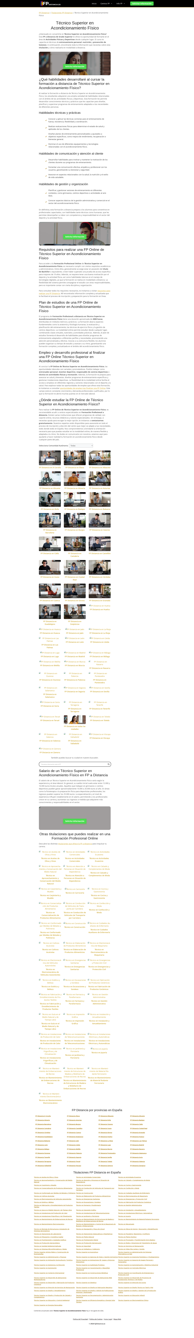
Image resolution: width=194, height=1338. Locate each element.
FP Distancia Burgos (74, 1124)
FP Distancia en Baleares (99, 509)
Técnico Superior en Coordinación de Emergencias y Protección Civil (136, 1274)
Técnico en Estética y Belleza (44, 1202)
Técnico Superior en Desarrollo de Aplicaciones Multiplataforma (50, 1279)
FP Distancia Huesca (137, 1137)
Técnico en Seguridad (83, 1246)
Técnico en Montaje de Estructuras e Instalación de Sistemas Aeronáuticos (51, 1230)
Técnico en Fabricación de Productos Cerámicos (134, 1202)
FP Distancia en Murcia (75, 665)
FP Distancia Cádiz (136, 1124)
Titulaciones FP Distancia (61, 12)
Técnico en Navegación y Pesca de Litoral (90, 1229)
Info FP (119, 3)
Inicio (94, 3)
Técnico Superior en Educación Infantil (131, 1295)
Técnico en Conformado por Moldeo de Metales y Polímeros (50, 935)
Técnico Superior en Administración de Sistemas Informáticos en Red (134, 1253)
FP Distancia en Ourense (49, 680)
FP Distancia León (41, 1145)
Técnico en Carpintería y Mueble (45, 1185)
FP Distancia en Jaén (74, 633)
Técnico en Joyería (99, 1052)
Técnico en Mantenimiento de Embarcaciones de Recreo (50, 1080)
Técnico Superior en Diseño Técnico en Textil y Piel (135, 1287)
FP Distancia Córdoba (42, 1133)
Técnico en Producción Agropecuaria (88, 1243)
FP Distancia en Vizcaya (100, 738)
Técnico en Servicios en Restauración (131, 1246)
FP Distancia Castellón (74, 1128)
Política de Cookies (95, 1319)
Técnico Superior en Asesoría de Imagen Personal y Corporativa (135, 1261)
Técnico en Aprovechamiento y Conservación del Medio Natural (53, 1181)
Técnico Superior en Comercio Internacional (49, 1273)
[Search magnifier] (108, 764)
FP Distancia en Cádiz (50, 553)
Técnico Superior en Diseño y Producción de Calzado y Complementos (53, 1296)
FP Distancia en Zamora (50, 752)
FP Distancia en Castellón (100, 553)
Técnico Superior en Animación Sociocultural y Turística (53, 1260)
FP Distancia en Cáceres (99, 530)
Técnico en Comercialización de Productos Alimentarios (50, 915)
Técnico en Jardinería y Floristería (87, 1216)
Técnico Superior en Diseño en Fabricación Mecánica (94, 1287)
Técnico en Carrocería (74, 893)
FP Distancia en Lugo (50, 656)
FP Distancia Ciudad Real (138, 1128)
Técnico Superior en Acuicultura (87, 1252)
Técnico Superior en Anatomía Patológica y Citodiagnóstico (138, 1257)
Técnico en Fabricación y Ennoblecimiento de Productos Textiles (50, 1006)
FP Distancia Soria (136, 1157)
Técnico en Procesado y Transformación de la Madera (136, 1240)
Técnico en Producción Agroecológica (47, 1243)
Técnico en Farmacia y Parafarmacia (88, 1205)
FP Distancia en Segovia (75, 691)
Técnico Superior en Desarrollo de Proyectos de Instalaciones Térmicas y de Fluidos (134, 1279)
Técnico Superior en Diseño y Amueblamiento (49, 1291)
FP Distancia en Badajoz (74, 509)
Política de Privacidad (80, 1319)
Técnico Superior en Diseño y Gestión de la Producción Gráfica (137, 1291)
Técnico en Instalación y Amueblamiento (132, 1210)
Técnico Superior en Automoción (45, 1268)
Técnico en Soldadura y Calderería (88, 1249)
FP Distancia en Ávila (50, 509)
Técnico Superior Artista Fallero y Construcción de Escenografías (51, 1253)
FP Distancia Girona (105, 1133)
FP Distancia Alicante (137, 1116)
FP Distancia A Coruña (43, 1116)
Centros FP (105, 3)
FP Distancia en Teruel (49, 720)
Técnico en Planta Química (127, 1237)
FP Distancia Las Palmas (138, 1141)
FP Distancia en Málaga (100, 656)
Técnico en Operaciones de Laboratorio (47, 1234)
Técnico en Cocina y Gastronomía (129, 1185)
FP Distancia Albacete (106, 1116)
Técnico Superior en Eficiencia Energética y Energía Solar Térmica (95, 1301)
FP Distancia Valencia (137, 1161)
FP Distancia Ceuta (105, 1128)
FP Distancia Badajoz (137, 1120)
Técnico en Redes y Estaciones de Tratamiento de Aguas (137, 1243)
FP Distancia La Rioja (106, 1141)
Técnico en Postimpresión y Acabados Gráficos (50, 1240)
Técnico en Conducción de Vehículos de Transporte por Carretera (75, 915)
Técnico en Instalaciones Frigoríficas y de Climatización (50, 1060)
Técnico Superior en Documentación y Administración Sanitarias (94, 1296)
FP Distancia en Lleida (99, 642)
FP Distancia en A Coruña (50, 467)
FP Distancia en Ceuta (50, 577)
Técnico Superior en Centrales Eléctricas (132, 1268)
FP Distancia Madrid (137, 1145)
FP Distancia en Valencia (49, 741)
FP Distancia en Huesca (50, 633)
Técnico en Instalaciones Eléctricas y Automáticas (135, 1213)
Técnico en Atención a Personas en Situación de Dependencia (75, 878)
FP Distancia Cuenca (74, 1133)
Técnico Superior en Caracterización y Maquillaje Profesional (93, 1269)
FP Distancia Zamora (106, 1166)
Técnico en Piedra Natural (85, 1237)
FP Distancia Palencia (74, 1153)
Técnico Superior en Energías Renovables (48, 1305)
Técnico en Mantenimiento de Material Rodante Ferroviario (99, 1080)
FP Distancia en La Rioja (99, 633)
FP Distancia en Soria (50, 706)
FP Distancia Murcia (105, 1149)
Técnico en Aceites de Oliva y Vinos (46, 1177)
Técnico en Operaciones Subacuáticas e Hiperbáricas (94, 1234)
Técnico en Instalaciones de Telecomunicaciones (92, 1213)
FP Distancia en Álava (74, 467)
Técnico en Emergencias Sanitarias (88, 1199)
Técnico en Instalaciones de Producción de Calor (50, 1213)
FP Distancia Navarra (137, 1149)
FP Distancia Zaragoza (137, 1166)
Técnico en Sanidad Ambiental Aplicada (47, 1246)
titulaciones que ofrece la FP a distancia (75, 843)
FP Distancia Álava (73, 1116)
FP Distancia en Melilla (50, 665)
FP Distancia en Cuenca (50, 600)
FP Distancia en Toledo (99, 720)
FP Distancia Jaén (73, 1141)
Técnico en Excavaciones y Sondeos (88, 1202)
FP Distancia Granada (137, 1133)
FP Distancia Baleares (42, 1141)
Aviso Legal (108, 1319)
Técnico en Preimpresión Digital (87, 1240)
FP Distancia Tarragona (43, 1161)
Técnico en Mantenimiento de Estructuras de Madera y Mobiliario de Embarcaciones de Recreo (95, 1220)
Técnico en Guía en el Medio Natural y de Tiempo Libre (50, 1026)
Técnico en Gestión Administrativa (130, 1205)
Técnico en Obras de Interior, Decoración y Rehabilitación (138, 1229)
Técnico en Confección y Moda (128, 1188)
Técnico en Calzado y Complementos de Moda (134, 1180)
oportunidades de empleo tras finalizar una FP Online (82, 388)
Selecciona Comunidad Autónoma (53, 445)
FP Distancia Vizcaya (74, 1166)
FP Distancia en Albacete (99, 467)
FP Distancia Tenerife (42, 1157)
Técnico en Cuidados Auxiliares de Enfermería (134, 1193)
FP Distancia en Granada (99, 600)
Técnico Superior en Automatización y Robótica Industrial (138, 1265)
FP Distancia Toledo (105, 1161)
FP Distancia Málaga (42, 1149)
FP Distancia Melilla (73, 1149)
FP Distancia (44, 12)
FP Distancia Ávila (105, 1120)
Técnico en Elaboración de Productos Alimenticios (93, 1196)
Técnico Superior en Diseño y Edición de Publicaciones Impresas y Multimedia (95, 1291)
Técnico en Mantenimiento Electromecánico (49, 1224)
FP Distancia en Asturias (99, 488)
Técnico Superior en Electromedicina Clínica (133, 1300)
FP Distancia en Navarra (99, 668)
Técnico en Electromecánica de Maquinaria (99, 952)
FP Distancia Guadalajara (44, 1137)
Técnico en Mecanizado (126, 1224)
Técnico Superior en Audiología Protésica (90, 1265)
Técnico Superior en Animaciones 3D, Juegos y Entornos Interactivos (95, 1261)
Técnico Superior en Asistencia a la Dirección (49, 1265)
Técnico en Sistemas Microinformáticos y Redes (50, 1249)
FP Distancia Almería (42, 1120)
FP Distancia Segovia (74, 1157)
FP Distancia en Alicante (50, 488)
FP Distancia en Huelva (100, 609)
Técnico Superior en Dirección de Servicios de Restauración (54, 1287)
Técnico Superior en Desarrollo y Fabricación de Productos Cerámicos (54, 1283)
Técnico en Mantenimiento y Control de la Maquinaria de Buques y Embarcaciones (96, 1225)
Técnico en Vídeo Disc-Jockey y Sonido (131, 1249)
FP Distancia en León (75, 642)
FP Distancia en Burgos (75, 530)
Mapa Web (117, 1319)
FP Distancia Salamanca (138, 1153)
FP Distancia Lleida (73, 1145)
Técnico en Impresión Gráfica (86, 1210)
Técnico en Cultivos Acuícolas (44, 1196)
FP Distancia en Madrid (75, 656)
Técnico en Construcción (74, 927)
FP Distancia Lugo (105, 1145)
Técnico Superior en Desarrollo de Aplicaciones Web (94, 1278)
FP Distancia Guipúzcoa (75, 1137)
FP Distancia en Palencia (74, 680)
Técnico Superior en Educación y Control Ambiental (52, 1300)
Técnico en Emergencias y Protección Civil (132, 1199)
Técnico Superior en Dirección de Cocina (132, 1283)
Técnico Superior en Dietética (86, 1283)
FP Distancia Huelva (105, 1137)
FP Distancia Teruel (73, 1161)
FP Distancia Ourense (42, 1153)
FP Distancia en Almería (74, 488)
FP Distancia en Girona (75, 600)
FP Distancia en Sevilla (99, 691)
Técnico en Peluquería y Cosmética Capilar (48, 1237)
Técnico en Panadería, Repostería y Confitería (134, 1234)
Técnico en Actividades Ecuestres (129, 1177)
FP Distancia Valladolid (43, 1166)
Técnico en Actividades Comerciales (88, 1177)
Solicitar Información (142, 3)
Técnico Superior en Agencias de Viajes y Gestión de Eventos (97, 1257)
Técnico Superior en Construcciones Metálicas (92, 1273)
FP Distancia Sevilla (105, 1157)
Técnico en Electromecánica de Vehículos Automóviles (50, 972)
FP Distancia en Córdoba (99, 577)
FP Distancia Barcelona (43, 1124)
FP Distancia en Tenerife (99, 708)
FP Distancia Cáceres (106, 1124)
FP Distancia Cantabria (43, 1128)
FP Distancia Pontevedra (107, 1153)
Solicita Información (74, 66)
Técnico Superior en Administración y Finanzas (50, 1257)
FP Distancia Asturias (74, 1120)
